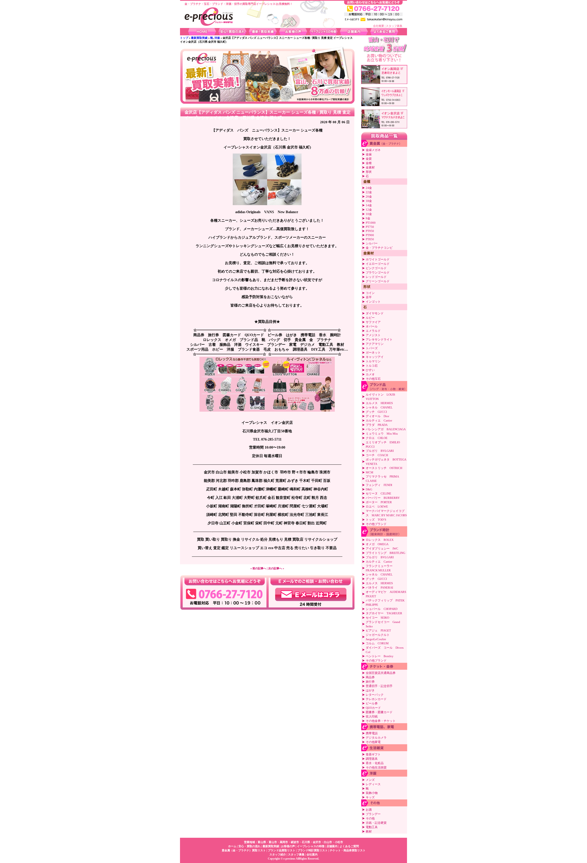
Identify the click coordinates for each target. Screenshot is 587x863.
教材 (369, 831)
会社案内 (312, 854)
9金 (368, 218)
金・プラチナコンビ (379, 247)
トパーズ (372, 348)
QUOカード (373, 707)
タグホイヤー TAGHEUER (384, 613)
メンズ (370, 780)
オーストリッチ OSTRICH (384, 468)
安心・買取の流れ (249, 846)
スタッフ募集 (394, 26)
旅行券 (370, 681)
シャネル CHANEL (379, 407)
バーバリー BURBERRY (383, 498)
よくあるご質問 (349, 846)
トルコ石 (372, 365)
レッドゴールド (376, 277)
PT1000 (371, 222)
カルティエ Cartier (379, 420)
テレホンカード (376, 699)
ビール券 (372, 703)
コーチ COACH (377, 455)
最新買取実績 (199, 37)
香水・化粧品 (375, 763)
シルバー (372, 243)
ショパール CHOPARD (381, 609)
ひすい (370, 370)
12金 (369, 209)
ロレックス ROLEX (379, 540)
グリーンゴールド (378, 281)
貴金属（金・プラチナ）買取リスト (244, 850)
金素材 (370, 167)
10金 (369, 214)
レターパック (375, 694)
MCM (369, 472)
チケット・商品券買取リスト (347, 850)
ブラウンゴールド (378, 272)
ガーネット (373, 352)
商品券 (370, 677)
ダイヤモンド (375, 313)
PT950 (370, 231)
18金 (369, 201)
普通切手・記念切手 (379, 686)
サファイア (373, 322)
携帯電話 (372, 733)
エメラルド (373, 330)
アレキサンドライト (379, 339)
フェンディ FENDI (379, 485)
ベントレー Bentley (379, 656)
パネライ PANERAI (379, 587)
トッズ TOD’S (376, 519)
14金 (369, 205)
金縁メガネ (373, 150)
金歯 (369, 154)
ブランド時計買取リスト (312, 850)
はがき (370, 690)
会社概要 (378, 26)
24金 (369, 188)
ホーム (232, 846)
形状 (369, 171)
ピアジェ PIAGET (378, 630)
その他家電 (373, 742)
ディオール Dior (377, 416)
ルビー (370, 317)
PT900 (370, 235)
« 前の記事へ (258, 568)
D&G (369, 489)
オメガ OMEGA (377, 544)
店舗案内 (332, 846)
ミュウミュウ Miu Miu (382, 433)
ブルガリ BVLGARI (380, 450)
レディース (373, 784)
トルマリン (373, 361)
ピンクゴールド (376, 268)
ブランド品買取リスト (281, 850)
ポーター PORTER (379, 502)
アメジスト (373, 335)
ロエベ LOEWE (377, 506)
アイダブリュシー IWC (383, 548)
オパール (372, 326)
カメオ (370, 374)
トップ (184, 37)
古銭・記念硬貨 (376, 822)
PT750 (370, 227)
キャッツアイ (375, 357)
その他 (370, 818)
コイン (370, 293)
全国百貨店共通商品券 (381, 673)
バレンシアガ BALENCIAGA (386, 429)
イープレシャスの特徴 (310, 846)
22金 (369, 192)
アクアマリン (375, 344)
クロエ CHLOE (377, 438)
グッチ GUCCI (376, 411)
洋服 (217, 37)
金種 (369, 163)
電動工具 (372, 827)
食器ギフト (373, 754)
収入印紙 (372, 716)
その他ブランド (376, 524)
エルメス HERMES (379, 403)
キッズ (370, 797)
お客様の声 (288, 846)
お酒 (369, 809)
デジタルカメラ (376, 737)
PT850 (370, 239)
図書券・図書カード (379, 712)
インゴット (373, 301)
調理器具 (372, 758)
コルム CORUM (377, 643)
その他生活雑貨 (376, 767)
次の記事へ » (276, 568)
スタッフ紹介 (277, 854)
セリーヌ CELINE (378, 493)
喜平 (369, 297)
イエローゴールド (378, 263)
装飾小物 (372, 793)
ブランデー (373, 814)
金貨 (369, 158)
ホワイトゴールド (378, 259)
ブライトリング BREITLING (385, 553)
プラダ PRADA (377, 425)
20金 (369, 196)
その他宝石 (373, 378)
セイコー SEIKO (377, 617)
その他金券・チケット (381, 721)
